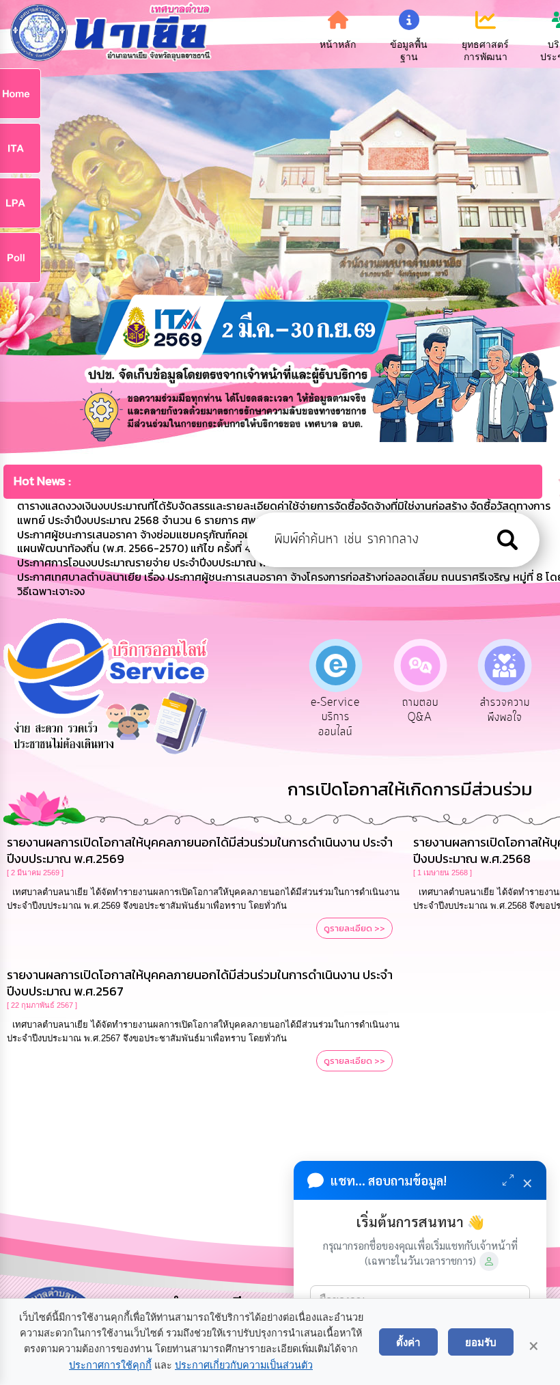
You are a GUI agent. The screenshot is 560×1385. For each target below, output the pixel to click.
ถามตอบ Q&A (340, 710)
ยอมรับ (480, 1341)
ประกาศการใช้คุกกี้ (110, 1365)
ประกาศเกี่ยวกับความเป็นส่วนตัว (244, 1365)
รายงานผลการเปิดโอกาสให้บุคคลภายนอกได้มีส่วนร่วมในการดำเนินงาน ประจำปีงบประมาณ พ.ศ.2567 (200, 982)
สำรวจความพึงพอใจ (424, 710)
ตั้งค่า (408, 1341)
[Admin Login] (489, 1261)
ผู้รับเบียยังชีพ (508, 710)
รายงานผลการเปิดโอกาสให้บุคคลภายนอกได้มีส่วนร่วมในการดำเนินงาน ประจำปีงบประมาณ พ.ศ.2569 (200, 850)
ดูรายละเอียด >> (354, 928)
